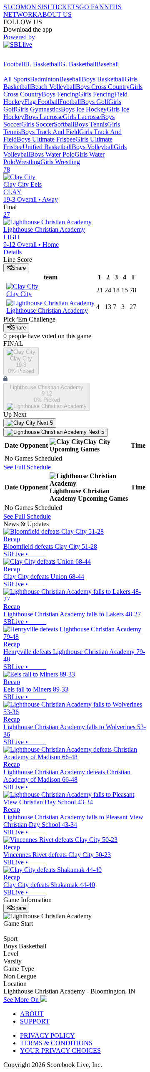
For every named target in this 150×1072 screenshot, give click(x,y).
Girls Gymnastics (38, 109)
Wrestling (27, 161)
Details (12, 252)
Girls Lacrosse (82, 116)
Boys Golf (94, 101)
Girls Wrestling (60, 161)
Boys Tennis (90, 124)
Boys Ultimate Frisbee (46, 139)
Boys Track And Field (50, 131)
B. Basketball (42, 64)
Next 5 (44, 423)
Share (19, 268)
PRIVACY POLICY (47, 1035)
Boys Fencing (60, 94)
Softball (64, 124)
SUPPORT (35, 1021)
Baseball (107, 64)
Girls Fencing (96, 94)
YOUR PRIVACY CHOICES (60, 1050)
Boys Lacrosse (43, 116)
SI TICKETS (61, 6)
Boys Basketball (103, 79)
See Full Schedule (27, 467)
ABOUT (32, 1013)
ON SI (35, 6)
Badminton (44, 79)
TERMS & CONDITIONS (56, 1043)
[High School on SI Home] (35, 56)
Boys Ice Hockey (84, 109)
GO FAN (91, 6)
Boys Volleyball (93, 146)
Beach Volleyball (53, 86)
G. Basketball (78, 64)
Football (14, 64)
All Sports (16, 79)
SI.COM (14, 6)
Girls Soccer (37, 124)
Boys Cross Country (103, 86)
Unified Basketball (47, 146)
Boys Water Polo (52, 154)
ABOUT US (55, 14)
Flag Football (41, 101)
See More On (21, 999)
